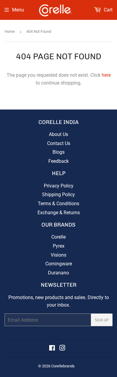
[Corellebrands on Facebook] (52, 348)
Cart (107, 10)
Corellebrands (63, 366)
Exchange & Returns (59, 212)
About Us (58, 134)
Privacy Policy (59, 186)
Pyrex (58, 246)
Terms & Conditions (58, 203)
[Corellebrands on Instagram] (62, 348)
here (106, 75)
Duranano (58, 273)
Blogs (58, 152)
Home (9, 31)
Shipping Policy (58, 194)
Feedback (58, 161)
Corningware (58, 264)
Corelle (58, 237)
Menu (18, 10)
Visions (58, 255)
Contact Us (58, 143)
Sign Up (102, 320)
